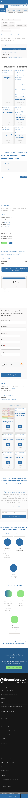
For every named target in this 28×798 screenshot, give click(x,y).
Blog (2, 702)
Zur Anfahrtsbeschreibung (8, 395)
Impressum (3, 747)
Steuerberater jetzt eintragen (15, 667)
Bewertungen (19, 10)
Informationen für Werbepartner (8, 734)
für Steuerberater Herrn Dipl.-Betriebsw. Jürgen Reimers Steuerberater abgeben (7, 553)
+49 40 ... (7, 54)
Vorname (3, 333)
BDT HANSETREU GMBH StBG (20, 458)
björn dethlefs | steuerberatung (8, 78)
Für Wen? (7, 163)
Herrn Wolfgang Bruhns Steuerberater (8, 458)
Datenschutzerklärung (7, 370)
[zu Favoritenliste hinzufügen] (2, 13)
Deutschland (6, 226)
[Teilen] (22, 796)
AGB (2, 751)
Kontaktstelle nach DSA (6, 758)
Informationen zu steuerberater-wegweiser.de (11, 706)
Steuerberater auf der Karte (9, 52)
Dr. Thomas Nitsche (8, 112)
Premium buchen (6, 722)
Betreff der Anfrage (5, 320)
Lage (8, 10)
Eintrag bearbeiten (5, 715)
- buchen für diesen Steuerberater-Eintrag (14, 628)
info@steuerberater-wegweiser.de (10, 779)
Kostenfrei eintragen (5, 718)
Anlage (2, 352)
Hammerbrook (12, 230)
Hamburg (9, 224)
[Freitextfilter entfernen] (21, 2)
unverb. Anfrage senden (14, 49)
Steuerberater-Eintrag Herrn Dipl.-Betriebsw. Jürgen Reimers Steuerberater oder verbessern (8, 605)
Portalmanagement (5, 770)
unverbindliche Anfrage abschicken (11, 375)
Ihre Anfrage (4, 326)
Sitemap (2, 766)
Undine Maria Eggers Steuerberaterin (8, 440)
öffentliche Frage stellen (14, 516)
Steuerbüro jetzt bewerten (15, 269)
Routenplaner (24, 176)
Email (2, 345)
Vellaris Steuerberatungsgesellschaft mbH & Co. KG (20, 137)
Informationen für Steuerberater (8, 730)
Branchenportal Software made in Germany (10, 793)
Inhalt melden (17, 483)
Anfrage (25, 10)
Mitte (17, 230)
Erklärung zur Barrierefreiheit (7, 762)
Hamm (6, 230)
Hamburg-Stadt (7, 222)
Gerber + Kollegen (20, 439)
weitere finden (20, 550)
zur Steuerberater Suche (1, 6)
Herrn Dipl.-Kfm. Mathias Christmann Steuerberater (20, 415)
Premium (24, 68)
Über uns (3, 698)
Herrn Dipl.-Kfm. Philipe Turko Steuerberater (8, 422)
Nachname (4, 339)
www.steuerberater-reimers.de (15, 57)
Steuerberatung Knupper (8, 135)
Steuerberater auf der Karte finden (9, 694)
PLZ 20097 (9, 220)
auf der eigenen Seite (20, 603)
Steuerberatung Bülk (20, 99)
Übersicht (3, 10)
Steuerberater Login (6, 786)
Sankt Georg (21, 230)
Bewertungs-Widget (5, 726)
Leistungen (7, 169)
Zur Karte (4, 393)
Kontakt (10, 242)
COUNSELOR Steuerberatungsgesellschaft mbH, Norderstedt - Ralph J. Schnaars (20, 119)
